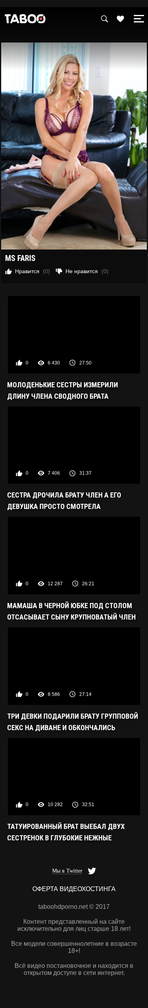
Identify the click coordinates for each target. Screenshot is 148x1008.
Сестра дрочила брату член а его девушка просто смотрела (64, 500)
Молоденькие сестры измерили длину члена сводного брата (62, 390)
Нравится (32, 271)
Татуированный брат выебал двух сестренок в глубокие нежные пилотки (66, 832)
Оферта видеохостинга (74, 889)
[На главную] (25, 20)
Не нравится (87, 271)
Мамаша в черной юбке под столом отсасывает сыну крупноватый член (71, 611)
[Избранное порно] (120, 19)
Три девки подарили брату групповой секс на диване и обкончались (72, 722)
